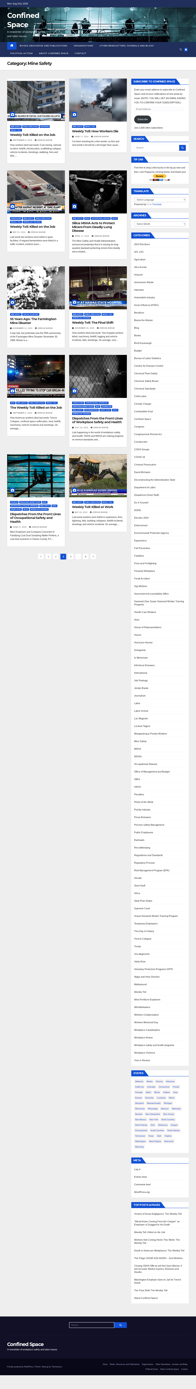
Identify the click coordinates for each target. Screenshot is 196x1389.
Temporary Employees (146, 923)
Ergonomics (140, 540)
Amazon (138, 274)
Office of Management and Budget (152, 771)
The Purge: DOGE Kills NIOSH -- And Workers (158, 1258)
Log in (137, 1169)
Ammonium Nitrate (144, 282)
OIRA (137, 779)
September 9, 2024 (23, 140)
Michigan (168, 1103)
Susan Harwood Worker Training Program (156, 916)
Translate (157, 204)
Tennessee (140, 1136)
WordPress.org (142, 1192)
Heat (13, 403)
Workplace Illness (143, 1037)
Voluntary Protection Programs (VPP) (153, 969)
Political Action (21, 53)
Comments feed (142, 1184)
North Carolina (168, 1119)
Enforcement (140, 525)
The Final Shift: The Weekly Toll (150, 1290)
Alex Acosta (140, 267)
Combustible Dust (143, 411)
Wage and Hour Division (147, 977)
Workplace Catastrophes (147, 1030)
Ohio (153, 1125)
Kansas (138, 1098)
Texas (151, 1136)
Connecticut (164, 1087)
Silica (114, 218)
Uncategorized (142, 954)
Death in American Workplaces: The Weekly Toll (159, 1250)
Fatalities (139, 556)
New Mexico (140, 1119)
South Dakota (173, 1130)
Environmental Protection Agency (151, 533)
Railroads (44, 126)
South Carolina (157, 1130)
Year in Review (142, 1060)
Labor (137, 703)
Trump (137, 946)
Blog (136, 328)
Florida (176, 1087)
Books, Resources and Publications (43, 45)
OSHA (137, 787)
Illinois (157, 1092)
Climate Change (142, 404)
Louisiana (161, 1098)
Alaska (149, 1081)
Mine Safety (16, 126)
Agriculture (16, 218)
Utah (159, 1136)
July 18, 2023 (82, 428)
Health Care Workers (145, 612)
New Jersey (168, 1114)
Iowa (175, 1092)
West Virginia (155, 1141)
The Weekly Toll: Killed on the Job (36, 408)
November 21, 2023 (23, 328)
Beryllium (139, 312)
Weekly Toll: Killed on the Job (32, 135)
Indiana (166, 1092)
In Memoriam (141, 658)
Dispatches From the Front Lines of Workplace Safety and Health (97, 420)
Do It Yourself (141, 502)
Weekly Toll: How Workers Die (95, 131)
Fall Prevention (142, 548)
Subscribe (142, 119)
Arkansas (170, 1081)
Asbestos (139, 290)
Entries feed (140, 1177)
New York (154, 1119)
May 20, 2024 (19, 232)
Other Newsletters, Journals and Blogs (127, 45)
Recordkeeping (91, 410)
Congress (139, 426)
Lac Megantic (141, 718)
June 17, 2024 (82, 137)
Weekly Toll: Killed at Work (92, 507)
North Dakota (141, 1125)
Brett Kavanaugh (143, 343)
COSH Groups (141, 449)
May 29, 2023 (81, 512)
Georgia (138, 1092)
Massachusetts (154, 1103)
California (139, 1087)
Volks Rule (139, 961)
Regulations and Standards (148, 855)
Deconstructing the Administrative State (154, 480)
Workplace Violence (32, 222)
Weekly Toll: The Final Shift (92, 323)
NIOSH (138, 756)
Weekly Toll (16, 130)
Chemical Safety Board (146, 381)
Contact (81, 53)
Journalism (106, 406)
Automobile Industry (144, 297)
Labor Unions (141, 711)
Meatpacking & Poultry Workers (24, 506)
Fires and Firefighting (145, 563)
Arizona (159, 1081)
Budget (138, 350)
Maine (171, 1098)
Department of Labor (145, 487)
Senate (138, 878)
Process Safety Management (149, 825)
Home (105, 1364)
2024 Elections (142, 244)
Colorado (151, 1087)
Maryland (139, 1103)
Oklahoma (162, 1125)
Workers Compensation (146, 1015)
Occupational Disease (101, 218)
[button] (181, 49)
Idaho (148, 1092)
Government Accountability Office (151, 594)
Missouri (165, 1108)
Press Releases (142, 817)
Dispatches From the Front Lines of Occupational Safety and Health (35, 518)
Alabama (139, 1081)
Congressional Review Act (97, 403)
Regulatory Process (144, 863)
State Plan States (143, 901)
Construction (140, 442)
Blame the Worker (143, 320)
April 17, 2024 (82, 236)
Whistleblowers (142, 1007)
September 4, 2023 (23, 413)
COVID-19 (14, 502)
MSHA (87, 218)
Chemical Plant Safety (145, 373)
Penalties (139, 794)
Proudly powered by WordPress (20, 1367)
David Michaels (142, 472)
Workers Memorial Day (146, 1022)
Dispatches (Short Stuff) (83, 406)
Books (137, 335)
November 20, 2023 (85, 328)
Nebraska (176, 1108)
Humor (137, 635)
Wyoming (139, 1147)
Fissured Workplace (144, 571)
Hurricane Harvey (143, 642)
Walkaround (140, 984)
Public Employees (30, 126)
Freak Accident (142, 578)
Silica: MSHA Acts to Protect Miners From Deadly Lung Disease (93, 227)
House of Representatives (147, 627)
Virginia (168, 1136)
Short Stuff (105, 410)
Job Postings (141, 680)
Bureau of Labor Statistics (147, 358)
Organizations (83, 45)
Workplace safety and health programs (154, 1045)
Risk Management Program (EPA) (151, 870)
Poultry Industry (142, 809)
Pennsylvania (141, 1130)
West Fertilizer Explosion (147, 999)
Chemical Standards (145, 388)
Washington (140, 1141)
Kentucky (149, 1098)
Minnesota (140, 1108)
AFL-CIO (138, 252)
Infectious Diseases (144, 665)
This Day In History (30, 314)
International (140, 673)
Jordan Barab (44, 140)
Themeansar (57, 1367)
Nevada (138, 1114)
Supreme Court (142, 908)
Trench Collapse (142, 939)
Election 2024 (141, 518)
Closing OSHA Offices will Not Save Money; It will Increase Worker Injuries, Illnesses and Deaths (158, 1269)
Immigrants (140, 650)
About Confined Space (53, 53)
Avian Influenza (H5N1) (146, 305)
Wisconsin (168, 1141)
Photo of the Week (143, 802)
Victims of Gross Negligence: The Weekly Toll (158, 1214)
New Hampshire (152, 1114)
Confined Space (142, 419)
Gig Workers (140, 586)
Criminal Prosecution (145, 464)
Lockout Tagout (142, 726)
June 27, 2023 (20, 527)
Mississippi (153, 1108)
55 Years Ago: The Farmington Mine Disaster (33, 321)
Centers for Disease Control (148, 366)
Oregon (174, 1125)
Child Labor (140, 396)
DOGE (137, 510)
